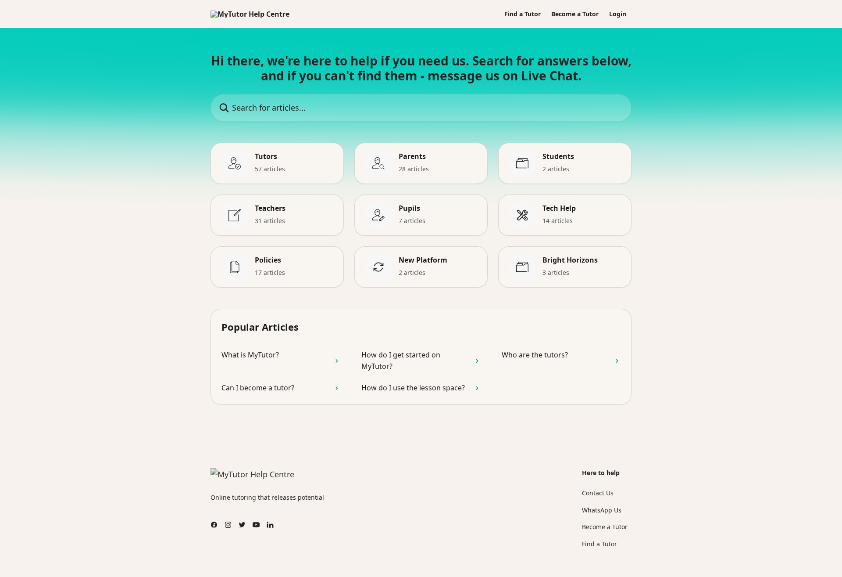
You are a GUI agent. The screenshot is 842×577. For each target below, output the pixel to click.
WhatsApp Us (601, 510)
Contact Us (598, 493)
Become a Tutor (575, 14)
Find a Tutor (522, 14)
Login (617, 14)
